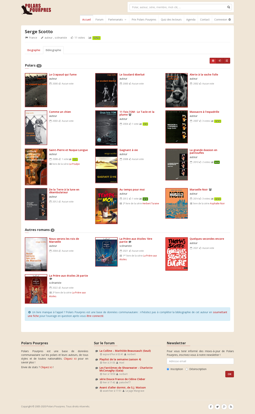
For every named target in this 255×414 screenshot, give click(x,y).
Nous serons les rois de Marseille (64, 240)
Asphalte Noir (217, 203)
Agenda (190, 19)
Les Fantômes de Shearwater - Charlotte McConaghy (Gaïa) (126, 369)
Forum (99, 19)
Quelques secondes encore (207, 238)
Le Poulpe (74, 163)
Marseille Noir (199, 189)
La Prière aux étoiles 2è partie (68, 275)
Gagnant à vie (128, 150)
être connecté (95, 316)
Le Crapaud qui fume (63, 74)
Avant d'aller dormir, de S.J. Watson (122, 387)
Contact (205, 19)
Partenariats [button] (115, 19)
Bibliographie (53, 50)
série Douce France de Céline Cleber (122, 379)
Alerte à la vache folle (204, 74)
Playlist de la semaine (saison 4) (120, 359)
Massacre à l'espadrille (204, 112)
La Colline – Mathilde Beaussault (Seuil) (125, 350)
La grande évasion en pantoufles (203, 151)
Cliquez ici (70, 358)
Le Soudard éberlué (131, 74)
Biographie (33, 50)
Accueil (86, 19)
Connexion (221, 19)
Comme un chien (60, 112)
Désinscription (197, 369)
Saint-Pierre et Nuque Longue (68, 150)
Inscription (176, 369)
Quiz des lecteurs (171, 19)
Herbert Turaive (150, 203)
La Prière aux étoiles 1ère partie (135, 240)
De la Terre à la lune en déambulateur (64, 191)
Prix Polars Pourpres (144, 19)
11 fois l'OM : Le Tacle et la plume (136, 113)
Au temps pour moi (132, 189)
